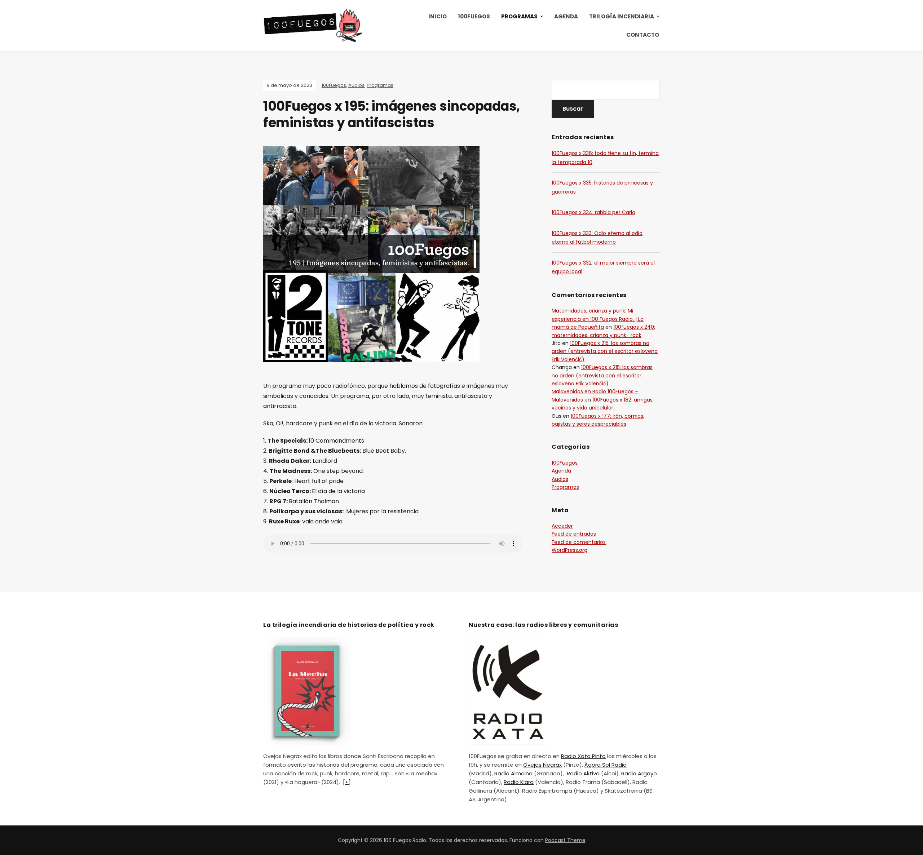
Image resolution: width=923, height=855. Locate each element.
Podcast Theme (565, 840)
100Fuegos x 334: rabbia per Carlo (593, 212)
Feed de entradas (574, 533)
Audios (356, 85)
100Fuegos (474, 16)
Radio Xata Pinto (583, 756)
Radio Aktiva (583, 773)
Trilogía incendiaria (621, 16)
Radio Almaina (513, 773)
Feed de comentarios (579, 542)
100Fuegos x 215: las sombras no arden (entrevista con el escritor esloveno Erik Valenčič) (605, 351)
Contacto (642, 35)
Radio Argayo (639, 773)
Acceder (562, 526)
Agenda (566, 16)
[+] (347, 782)
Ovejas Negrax (542, 764)
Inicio (437, 16)
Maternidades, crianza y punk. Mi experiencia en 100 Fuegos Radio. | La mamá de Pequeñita (598, 319)
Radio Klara (519, 782)
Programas (519, 16)
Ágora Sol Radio (605, 764)
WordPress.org (569, 550)
